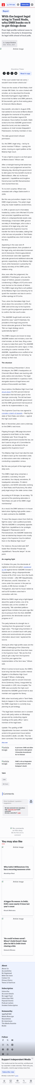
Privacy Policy (7, 980)
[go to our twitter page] (8, 1040)
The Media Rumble (9, 1023)
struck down (6, 392)
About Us (5, 969)
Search (24, 1082)
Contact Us (6, 978)
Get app (12, 5)
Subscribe (25, 5)
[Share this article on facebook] (4, 73)
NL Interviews (7, 1021)
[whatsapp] (8, 1054)
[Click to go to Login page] (32, 4)
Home (4, 1081)
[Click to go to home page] (3, 4)
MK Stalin (5, 784)
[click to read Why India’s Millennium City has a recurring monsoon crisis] (17, 855)
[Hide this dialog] (32, 1058)
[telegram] (3, 1050)
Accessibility (6, 971)
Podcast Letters (7, 1003)
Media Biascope (8, 1016)
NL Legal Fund (7, 996)
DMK (4, 779)
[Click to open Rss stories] (8, 1045)
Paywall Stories (7, 1001)
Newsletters (6, 1019)
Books (4, 1026)
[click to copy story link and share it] (16, 73)
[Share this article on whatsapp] (12, 73)
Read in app (25, 73)
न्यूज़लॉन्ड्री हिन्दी (6, 1014)
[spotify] (12, 1050)
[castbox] (3, 1054)
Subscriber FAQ (7, 998)
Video (10, 1081)
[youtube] (12, 1040)
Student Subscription (10, 1005)
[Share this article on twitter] (8, 73)
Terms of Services (8, 983)
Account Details (8, 994)
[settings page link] (18, 4)
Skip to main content (11, 13)
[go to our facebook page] (3, 1040)
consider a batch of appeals (12, 413)
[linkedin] (8, 1050)
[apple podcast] (12, 1045)
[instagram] (3, 1045)
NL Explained (7, 973)
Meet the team (7, 976)
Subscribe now (8, 1072)
